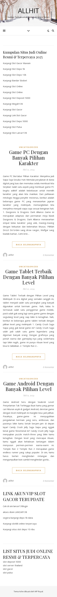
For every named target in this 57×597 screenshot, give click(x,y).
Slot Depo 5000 (20, 121)
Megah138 (17, 103)
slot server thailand (12, 565)
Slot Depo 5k (18, 68)
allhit (11, 255)
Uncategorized (28, 147)
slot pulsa (8, 572)
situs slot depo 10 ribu (23, 529)
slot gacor (8, 568)
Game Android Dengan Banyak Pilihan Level (28, 386)
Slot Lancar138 (19, 132)
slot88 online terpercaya (24, 523)
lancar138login (20, 506)
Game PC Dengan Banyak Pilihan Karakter (28, 157)
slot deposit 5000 (12, 561)
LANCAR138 (21, 512)
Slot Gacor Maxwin (21, 63)
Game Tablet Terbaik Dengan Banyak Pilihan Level (28, 277)
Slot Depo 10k (19, 74)
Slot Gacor (17, 109)
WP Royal (39, 591)
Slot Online (17, 86)
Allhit (28, 10)
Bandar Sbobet (19, 80)
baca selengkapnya (28, 244)
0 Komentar (48, 255)
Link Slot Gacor (19, 115)
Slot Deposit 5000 (21, 97)
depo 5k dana (26, 517)
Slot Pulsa (17, 126)
